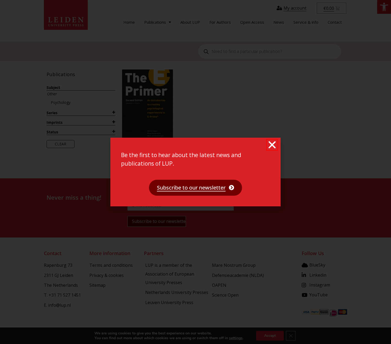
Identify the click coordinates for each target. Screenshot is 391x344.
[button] (272, 145)
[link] (195, 188)
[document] (195, 172)
